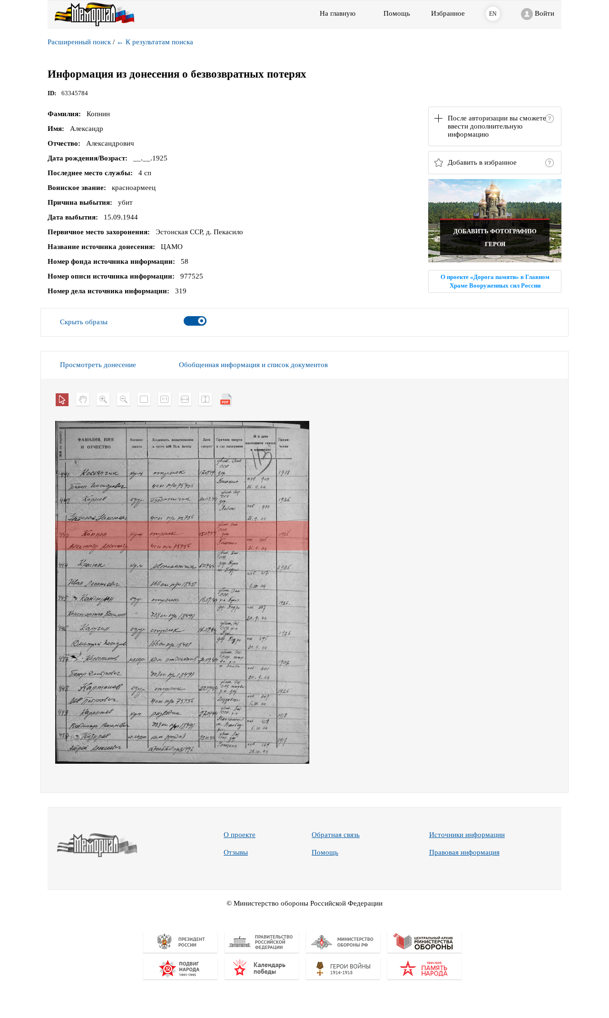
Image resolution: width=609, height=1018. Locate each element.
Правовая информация (464, 852)
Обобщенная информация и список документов (253, 365)
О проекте (239, 834)
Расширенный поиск (79, 42)
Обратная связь (336, 834)
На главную (337, 13)
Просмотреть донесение (98, 365)
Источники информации (467, 834)
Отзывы (236, 852)
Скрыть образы (84, 322)
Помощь (325, 852)
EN (493, 13)
